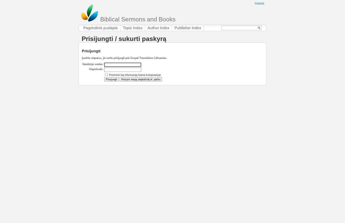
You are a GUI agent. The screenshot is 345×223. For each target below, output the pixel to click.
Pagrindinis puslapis (100, 28)
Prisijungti (259, 3)
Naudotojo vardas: (92, 64)
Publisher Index (187, 28)
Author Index (159, 28)
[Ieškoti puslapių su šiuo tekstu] (259, 27)
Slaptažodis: (96, 69)
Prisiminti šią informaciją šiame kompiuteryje (135, 74)
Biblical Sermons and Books (137, 19)
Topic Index (133, 28)
